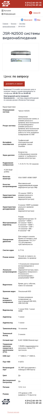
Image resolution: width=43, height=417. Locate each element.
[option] (21, 57)
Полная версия (13, 412)
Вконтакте (28, 20)
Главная (5, 23)
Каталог (13, 23)
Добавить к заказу (14, 84)
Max (38, 20)
